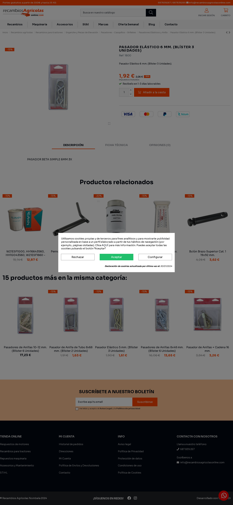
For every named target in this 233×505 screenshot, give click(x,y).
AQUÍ (105, 245)
